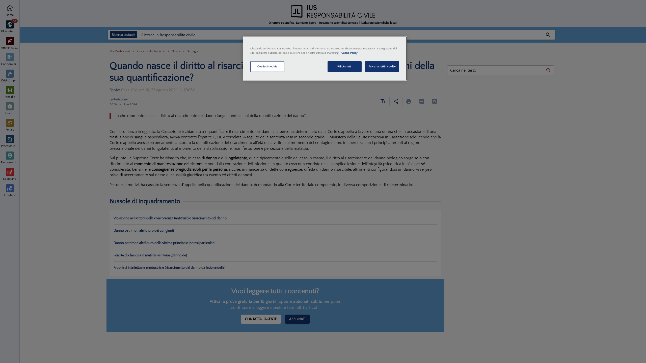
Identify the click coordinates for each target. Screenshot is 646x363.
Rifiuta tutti (344, 66)
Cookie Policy (349, 52)
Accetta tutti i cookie (382, 66)
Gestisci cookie (267, 66)
